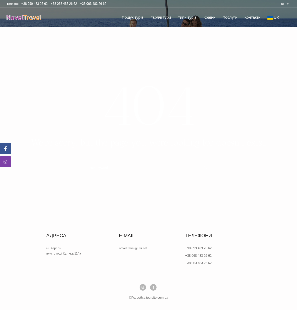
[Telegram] (5, 161)
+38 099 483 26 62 (34, 3)
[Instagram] (282, 4)
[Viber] (5, 148)
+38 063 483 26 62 (93, 3)
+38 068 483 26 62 (64, 3)
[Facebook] (288, 4)
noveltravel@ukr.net (133, 248)
